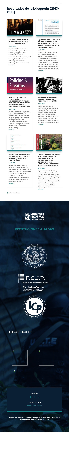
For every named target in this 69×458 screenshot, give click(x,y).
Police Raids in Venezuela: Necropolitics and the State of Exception (19, 42)
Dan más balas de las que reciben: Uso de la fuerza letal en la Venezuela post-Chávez (19, 157)
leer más (11, 65)
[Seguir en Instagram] (38, 397)
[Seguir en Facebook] (30, 397)
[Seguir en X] (34, 397)
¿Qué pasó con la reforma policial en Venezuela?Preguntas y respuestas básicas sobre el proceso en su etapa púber (49, 43)
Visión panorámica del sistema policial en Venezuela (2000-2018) (47, 99)
